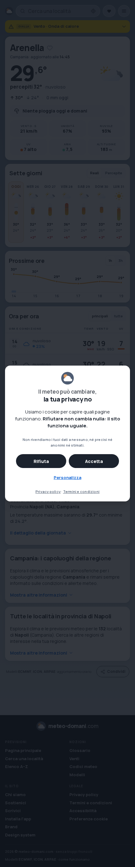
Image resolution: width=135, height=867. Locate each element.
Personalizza (67, 477)
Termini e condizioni (81, 491)
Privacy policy (48, 491)
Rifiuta (41, 461)
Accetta (94, 461)
